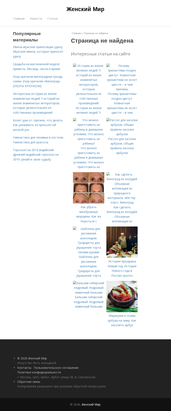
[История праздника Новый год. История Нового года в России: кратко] (122, 257)
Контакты (24, 368)
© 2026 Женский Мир (32, 358)
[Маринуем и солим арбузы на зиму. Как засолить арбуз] (122, 311)
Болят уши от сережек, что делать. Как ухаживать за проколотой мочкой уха (38, 125)
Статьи (52, 18)
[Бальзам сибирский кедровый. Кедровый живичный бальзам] (88, 292)
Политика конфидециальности (39, 372)
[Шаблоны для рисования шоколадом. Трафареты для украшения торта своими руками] (88, 252)
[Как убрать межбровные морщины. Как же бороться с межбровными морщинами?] (88, 202)
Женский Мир (85, 9)
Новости (36, 18)
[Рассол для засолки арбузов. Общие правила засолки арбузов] (122, 134)
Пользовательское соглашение (56, 368)
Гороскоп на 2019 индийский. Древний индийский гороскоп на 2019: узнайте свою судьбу (36, 154)
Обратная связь (28, 382)
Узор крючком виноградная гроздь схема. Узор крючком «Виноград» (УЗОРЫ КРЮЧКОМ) (38, 81)
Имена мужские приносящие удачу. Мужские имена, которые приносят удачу (38, 51)
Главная (19, 18)
